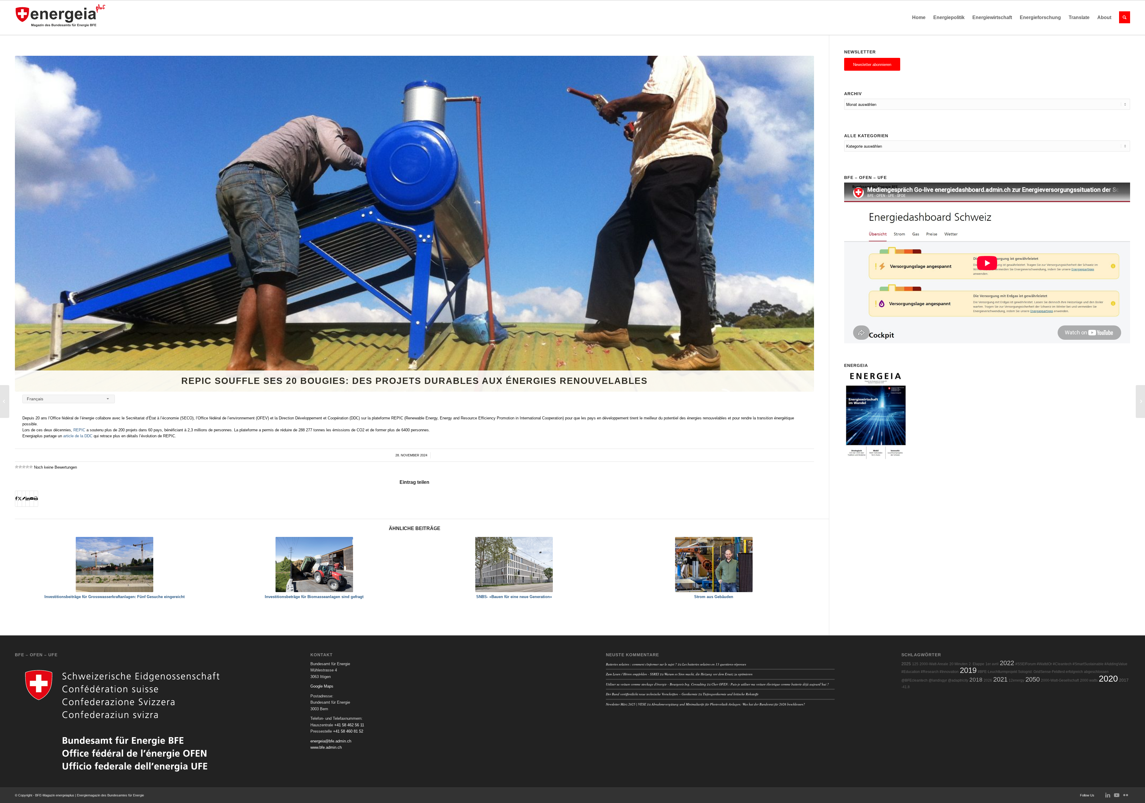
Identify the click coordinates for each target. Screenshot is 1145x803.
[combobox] (68, 399)
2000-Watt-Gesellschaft (1060, 680)
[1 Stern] (16, 467)
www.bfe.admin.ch (326, 747)
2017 (1124, 680)
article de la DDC (77, 436)
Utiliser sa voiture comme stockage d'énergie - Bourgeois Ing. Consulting (656, 684)
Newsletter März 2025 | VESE (626, 704)
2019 (968, 670)
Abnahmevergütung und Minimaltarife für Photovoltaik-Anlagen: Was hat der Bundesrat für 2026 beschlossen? (728, 704)
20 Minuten (958, 664)
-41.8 (905, 687)
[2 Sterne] (20, 467)
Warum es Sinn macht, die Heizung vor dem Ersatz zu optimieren (708, 674)
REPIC (79, 430)
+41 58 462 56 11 (349, 725)
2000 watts (1089, 680)
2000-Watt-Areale (934, 664)
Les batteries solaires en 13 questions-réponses (714, 664)
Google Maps (321, 686)
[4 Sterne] (27, 467)
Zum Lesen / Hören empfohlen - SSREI (632, 674)
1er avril (992, 664)
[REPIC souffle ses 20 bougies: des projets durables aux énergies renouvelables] (414, 224)
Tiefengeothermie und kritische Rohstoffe (731, 694)
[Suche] (1122, 17)
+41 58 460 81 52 (348, 731)
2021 (1000, 679)
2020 (1108, 678)
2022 (1007, 663)
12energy (1016, 680)
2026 (988, 680)
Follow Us (1087, 795)
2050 (1032, 679)
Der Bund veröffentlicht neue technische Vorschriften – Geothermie (651, 694)
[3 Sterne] (24, 467)
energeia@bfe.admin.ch (330, 741)
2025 (906, 664)
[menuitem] (918, 17)
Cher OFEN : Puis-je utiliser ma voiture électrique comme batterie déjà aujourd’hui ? (770, 684)
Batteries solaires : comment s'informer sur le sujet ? (641, 664)
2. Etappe (976, 664)
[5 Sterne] (31, 467)
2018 (975, 680)
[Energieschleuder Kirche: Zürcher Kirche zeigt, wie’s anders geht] (4, 401)
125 (915, 664)
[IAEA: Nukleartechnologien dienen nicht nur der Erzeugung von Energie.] (1140, 401)
